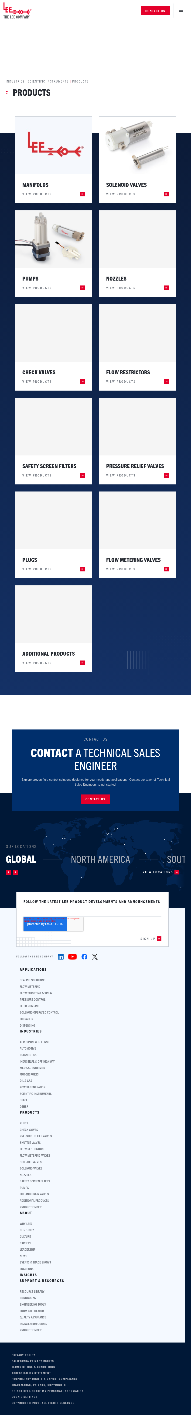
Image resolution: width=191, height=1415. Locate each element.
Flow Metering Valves (35, 1155)
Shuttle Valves (30, 1142)
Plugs (24, 1123)
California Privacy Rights (33, 1361)
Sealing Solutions (32, 980)
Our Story (27, 1230)
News (23, 1256)
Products (30, 1112)
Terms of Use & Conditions (33, 1367)
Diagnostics (28, 1055)
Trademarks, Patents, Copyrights (39, 1385)
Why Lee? (26, 1224)
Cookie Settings (25, 1397)
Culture (25, 1236)
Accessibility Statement (31, 1373)
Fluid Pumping (30, 1006)
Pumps (24, 1188)
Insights (28, 1274)
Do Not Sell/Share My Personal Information (48, 1391)
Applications (33, 969)
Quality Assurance (33, 1317)
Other (24, 1106)
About (26, 1212)
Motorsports (29, 1074)
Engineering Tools (33, 1304)
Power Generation (32, 1087)
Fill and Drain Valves (34, 1194)
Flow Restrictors (32, 1149)
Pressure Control (32, 999)
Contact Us (155, 11)
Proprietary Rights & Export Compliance (45, 1379)
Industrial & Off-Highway (37, 1061)
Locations (27, 1269)
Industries (15, 81)
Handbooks (28, 1298)
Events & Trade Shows (35, 1262)
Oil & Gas (26, 1081)
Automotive (28, 1048)
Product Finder (30, 1207)
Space (24, 1100)
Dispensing (27, 1025)
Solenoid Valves (31, 1168)
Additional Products (34, 1200)
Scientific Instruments (48, 81)
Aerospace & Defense (34, 1042)
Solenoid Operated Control (39, 1012)
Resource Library (32, 1291)
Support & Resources (42, 1280)
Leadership (27, 1249)
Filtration (26, 1019)
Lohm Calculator (32, 1311)
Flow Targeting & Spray (36, 993)
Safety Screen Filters (35, 1181)
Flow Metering (30, 987)
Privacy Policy (23, 1355)
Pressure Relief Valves (36, 1136)
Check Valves (29, 1130)
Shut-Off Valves (31, 1162)
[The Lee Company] (17, 10)
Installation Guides (33, 1324)
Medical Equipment (33, 1068)
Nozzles (25, 1175)
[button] (8, 872)
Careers (25, 1243)
